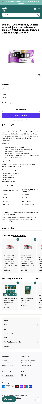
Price (4, 94)
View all (37, 279)
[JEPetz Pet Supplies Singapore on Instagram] (22, 375)
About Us (5, 360)
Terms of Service (7, 365)
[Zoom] (39, 75)
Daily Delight (19, 235)
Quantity (5, 85)
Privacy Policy (6, 363)
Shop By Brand (26, 363)
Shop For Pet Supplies (28, 360)
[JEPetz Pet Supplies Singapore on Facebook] (26, 375)
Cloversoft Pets (26, 365)
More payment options (21, 120)
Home (3, 21)
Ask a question (8, 228)
